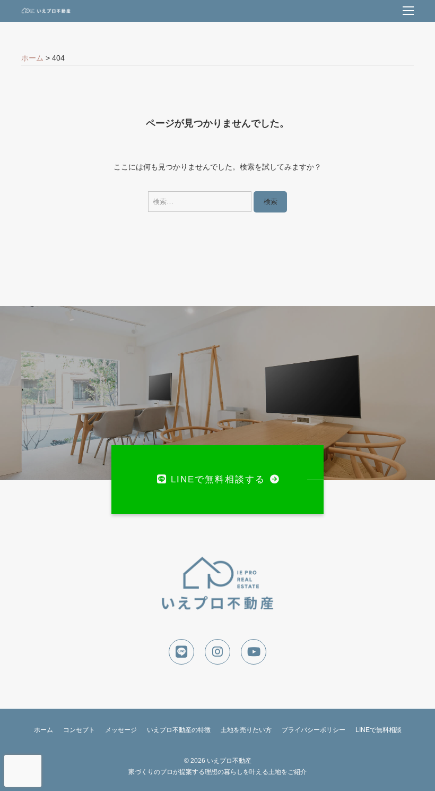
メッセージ (121, 730)
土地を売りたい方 (246, 730)
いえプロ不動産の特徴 (179, 730)
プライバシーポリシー (313, 730)
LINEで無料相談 (378, 730)
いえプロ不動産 (229, 760)
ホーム (43, 730)
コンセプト (79, 730)
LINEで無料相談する (218, 479)
